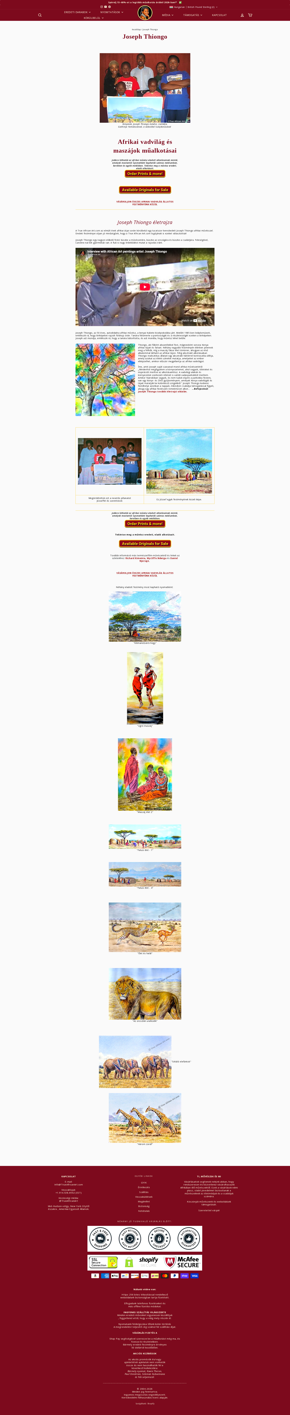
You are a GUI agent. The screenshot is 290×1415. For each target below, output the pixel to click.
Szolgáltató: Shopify (145, 1403)
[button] (193, 7)
